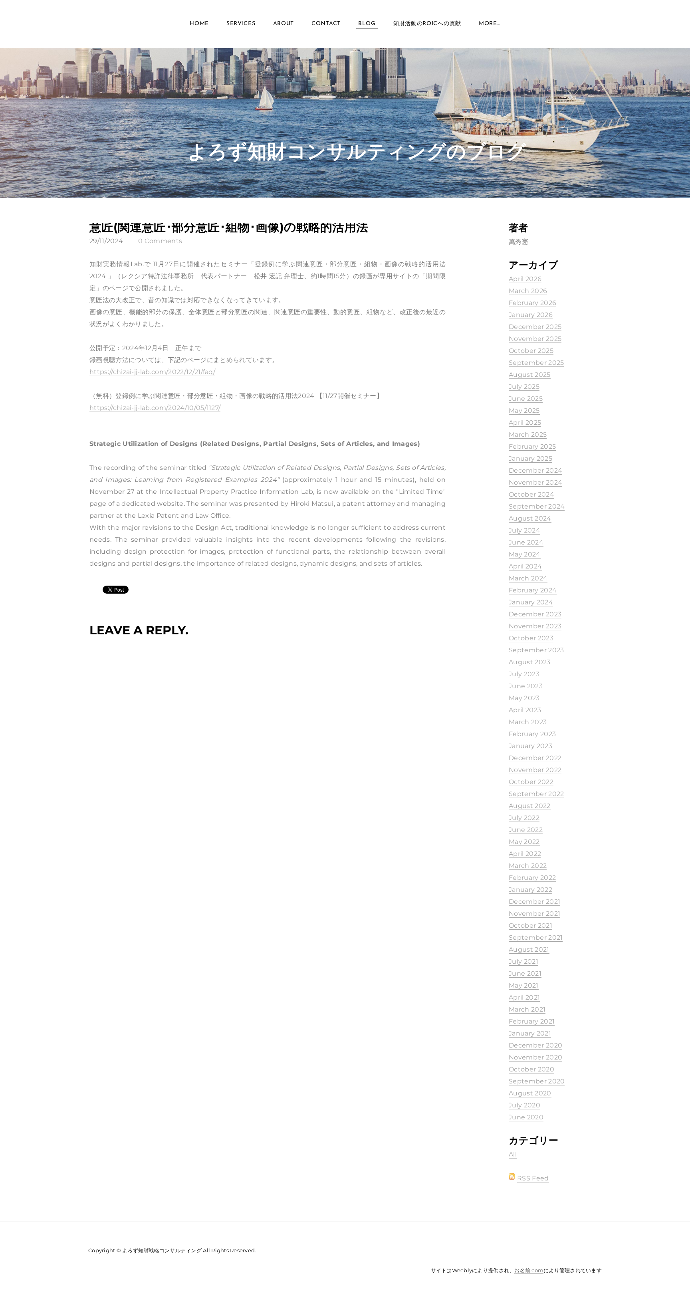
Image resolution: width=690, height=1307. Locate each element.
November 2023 (535, 626)
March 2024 (528, 578)
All (513, 1154)
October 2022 (531, 782)
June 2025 (526, 398)
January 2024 (531, 602)
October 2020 (531, 1069)
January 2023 (530, 746)
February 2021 (532, 1021)
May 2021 (524, 985)
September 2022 (536, 794)
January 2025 (530, 458)
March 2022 (528, 865)
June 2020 (526, 1117)
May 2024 (525, 554)
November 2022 (535, 770)
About (283, 24)
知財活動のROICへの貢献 (427, 24)
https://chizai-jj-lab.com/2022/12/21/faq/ (152, 372)
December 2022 (535, 758)
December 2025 (535, 327)
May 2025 (524, 410)
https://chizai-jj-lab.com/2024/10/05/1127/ (154, 408)
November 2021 (534, 913)
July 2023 (524, 674)
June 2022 (526, 830)
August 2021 (529, 949)
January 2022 (530, 889)
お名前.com (528, 1270)
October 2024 (531, 494)
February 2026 (532, 303)
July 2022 (524, 818)
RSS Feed (533, 1178)
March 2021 (527, 1009)
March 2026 (528, 291)
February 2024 (533, 590)
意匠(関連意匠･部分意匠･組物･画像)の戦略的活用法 (228, 227)
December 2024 (535, 470)
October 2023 (531, 638)
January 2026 (531, 315)
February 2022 (532, 877)
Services (241, 24)
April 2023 (525, 710)
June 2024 (526, 542)
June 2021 (525, 973)
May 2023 (524, 698)
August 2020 (530, 1093)
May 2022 (524, 842)
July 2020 (524, 1105)
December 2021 (534, 901)
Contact (326, 24)
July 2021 (523, 961)
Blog (367, 24)
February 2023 (532, 734)
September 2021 (536, 937)
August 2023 (530, 662)
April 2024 (525, 566)
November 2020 (535, 1057)
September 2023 (536, 650)
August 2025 (530, 374)
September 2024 (537, 506)
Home (199, 24)
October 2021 (530, 925)
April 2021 (524, 997)
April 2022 (525, 853)
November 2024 (535, 482)
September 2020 (537, 1081)
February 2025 (532, 446)
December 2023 (535, 614)
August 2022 (530, 806)
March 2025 (528, 434)
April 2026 (525, 279)
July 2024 (524, 530)
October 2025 (531, 350)
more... (489, 24)
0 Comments (160, 241)
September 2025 (536, 362)
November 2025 (535, 339)
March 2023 (528, 722)
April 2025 (525, 422)
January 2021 (530, 1033)
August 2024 (530, 518)
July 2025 (524, 386)
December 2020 (535, 1045)
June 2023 (526, 686)
